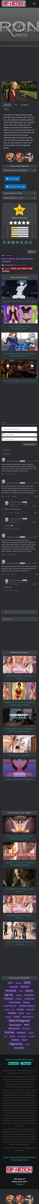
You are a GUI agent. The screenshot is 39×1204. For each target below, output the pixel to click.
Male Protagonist (27, 259)
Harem (21, 1013)
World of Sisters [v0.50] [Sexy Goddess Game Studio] (19, 837)
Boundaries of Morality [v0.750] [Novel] (19, 890)
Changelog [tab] (24, 105)
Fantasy (26, 1002)
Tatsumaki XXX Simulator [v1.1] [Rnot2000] (19, 301)
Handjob (12, 1013)
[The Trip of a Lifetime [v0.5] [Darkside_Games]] (19, 314)
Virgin (27, 1044)
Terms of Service (10, 1157)
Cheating (18, 995)
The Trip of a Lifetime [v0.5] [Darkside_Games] (19, 327)
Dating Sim (19, 999)
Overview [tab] (7, 105)
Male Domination (28, 1017)
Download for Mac (13, 193)
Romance (21, 1032)
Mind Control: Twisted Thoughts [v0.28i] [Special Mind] (19, 863)
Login (4, 422)
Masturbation (15, 1024)
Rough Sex (31, 1033)
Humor (28, 1013)
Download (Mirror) (15, 186)
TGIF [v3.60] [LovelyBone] (19, 755)
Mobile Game (14, 1028)
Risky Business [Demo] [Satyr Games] (19, 677)
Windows (6, 271)
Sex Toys (31, 1036)
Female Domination (10, 1006)
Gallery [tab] (6, 109)
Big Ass (29, 990)
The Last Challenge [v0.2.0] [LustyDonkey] (19, 381)
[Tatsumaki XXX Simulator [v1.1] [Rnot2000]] (19, 289)
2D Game (18, 983)
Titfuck (24, 1040)
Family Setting (14, 1002)
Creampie (8, 998)
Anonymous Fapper (22, 504)
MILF (26, 1024)
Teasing (15, 1039)
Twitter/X (14, 1063)
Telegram (27, 1063)
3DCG (5, 259)
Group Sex (30, 1009)
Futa (13, 1009)
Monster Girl (26, 1029)
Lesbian (17, 1016)
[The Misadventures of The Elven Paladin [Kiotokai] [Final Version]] (19, 341)
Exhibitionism (29, 999)
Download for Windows (15, 170)
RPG (5, 1036)
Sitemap (19, 1184)
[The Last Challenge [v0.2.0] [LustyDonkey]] (19, 369)
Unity (30, 268)
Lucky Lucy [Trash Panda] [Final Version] (19, 943)
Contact (30, 1059)
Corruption (29, 995)
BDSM (20, 991)
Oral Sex (9, 1032)
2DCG (10, 983)
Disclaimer (23, 1157)
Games (13, 268)
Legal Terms (23, 1159)
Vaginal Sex (16, 1044)
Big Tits (18, 259)
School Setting (22, 1036)
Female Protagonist (26, 1006)
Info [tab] (15, 105)
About (8, 1059)
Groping (20, 1009)
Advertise (16, 1059)
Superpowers (7, 261)
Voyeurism (19, 1047)
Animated (11, 990)
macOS (24, 268)
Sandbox (12, 1036)
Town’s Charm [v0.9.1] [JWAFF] (19, 779)
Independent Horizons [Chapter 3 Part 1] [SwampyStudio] (19, 730)
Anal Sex (25, 986)
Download (12, 178)
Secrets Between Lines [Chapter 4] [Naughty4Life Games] (19, 703)
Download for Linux (13, 198)
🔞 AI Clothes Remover (19, 612)
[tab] (19, 170)
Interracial (8, 1017)
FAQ (23, 1059)
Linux (19, 268)
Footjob (7, 1009)
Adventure (12, 259)
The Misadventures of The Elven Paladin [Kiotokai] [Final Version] (19, 354)
